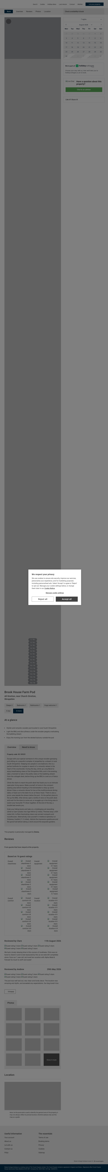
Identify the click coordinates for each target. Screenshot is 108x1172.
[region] (54, 587)
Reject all (42, 599)
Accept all (67, 599)
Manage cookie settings (55, 593)
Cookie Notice (49, 588)
